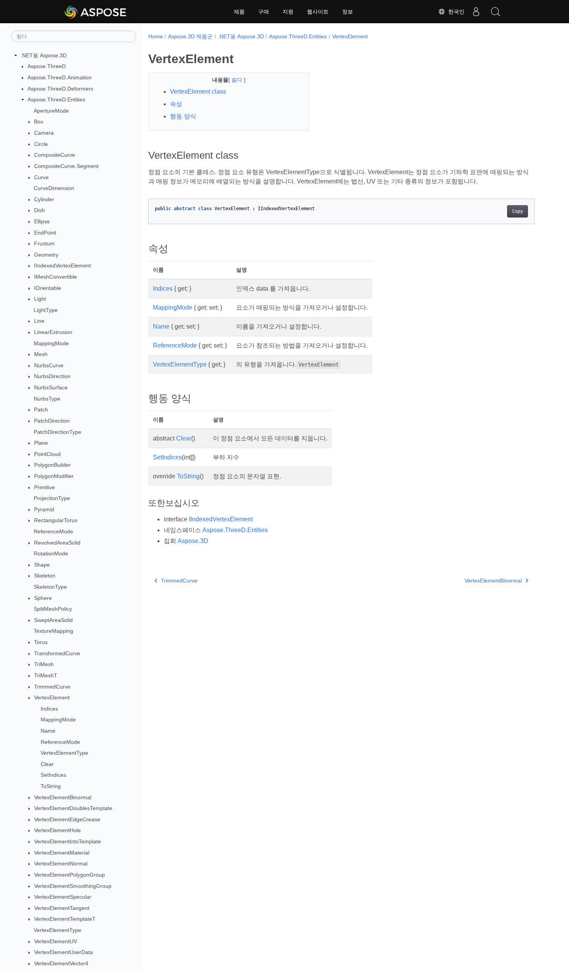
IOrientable (47, 288)
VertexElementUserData (63, 952)
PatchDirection (52, 421)
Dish (39, 210)
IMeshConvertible (55, 277)
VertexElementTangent (61, 908)
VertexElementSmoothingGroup (72, 886)
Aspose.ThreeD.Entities (56, 99)
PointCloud (47, 454)
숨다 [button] (237, 80)
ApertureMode (51, 111)
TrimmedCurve (52, 687)
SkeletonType (50, 587)
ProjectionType (52, 498)
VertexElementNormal (60, 863)
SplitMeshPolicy (53, 609)
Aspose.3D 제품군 (190, 36)
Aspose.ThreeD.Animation (59, 77)
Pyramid (44, 509)
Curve (41, 177)
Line (39, 321)
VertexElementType (64, 753)
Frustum (44, 243)
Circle (41, 144)
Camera (44, 133)
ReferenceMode (53, 531)
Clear (47, 764)
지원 (288, 12)
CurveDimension (54, 188)
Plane (41, 443)
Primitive (44, 487)
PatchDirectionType (57, 432)
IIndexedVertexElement (62, 266)
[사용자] (476, 11)
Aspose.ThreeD (46, 66)
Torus (41, 642)
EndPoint (45, 233)
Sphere (43, 598)
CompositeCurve (54, 155)
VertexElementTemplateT (65, 919)
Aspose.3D (193, 541)
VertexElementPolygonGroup (69, 875)
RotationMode (51, 553)
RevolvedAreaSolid (57, 543)
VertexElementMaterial (61, 853)
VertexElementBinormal (62, 797)
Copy (517, 211)
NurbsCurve (48, 365)
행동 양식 (183, 116)
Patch (41, 410)
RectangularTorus (55, 520)
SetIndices (53, 775)
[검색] (495, 11)
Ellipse (42, 221)
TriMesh (44, 664)
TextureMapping (53, 631)
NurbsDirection (52, 376)
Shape (42, 565)
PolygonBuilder (52, 465)
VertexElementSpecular (62, 897)
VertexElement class (198, 91)
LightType (46, 310)
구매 (263, 12)
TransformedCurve (57, 653)
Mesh (41, 354)
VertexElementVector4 (61, 963)
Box (38, 122)
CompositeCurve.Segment (66, 166)
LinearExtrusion (53, 332)
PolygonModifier (54, 476)
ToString (51, 786)
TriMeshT (45, 675)
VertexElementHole (57, 831)
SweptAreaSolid (53, 620)
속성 (176, 104)
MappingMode (51, 343)
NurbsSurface (51, 387)
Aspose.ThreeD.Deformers (60, 89)
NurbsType (47, 399)
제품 (239, 12)
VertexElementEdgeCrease (67, 819)
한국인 (454, 12)
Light (40, 299)
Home (155, 36)
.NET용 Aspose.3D (44, 55)
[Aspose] (96, 11)
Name (48, 731)
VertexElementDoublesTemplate (73, 808)
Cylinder (44, 199)
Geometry (46, 255)
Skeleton (44, 576)
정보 (347, 12)
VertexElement (52, 697)
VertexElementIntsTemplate (67, 841)
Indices (49, 709)
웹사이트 (318, 12)
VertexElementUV (55, 941)
